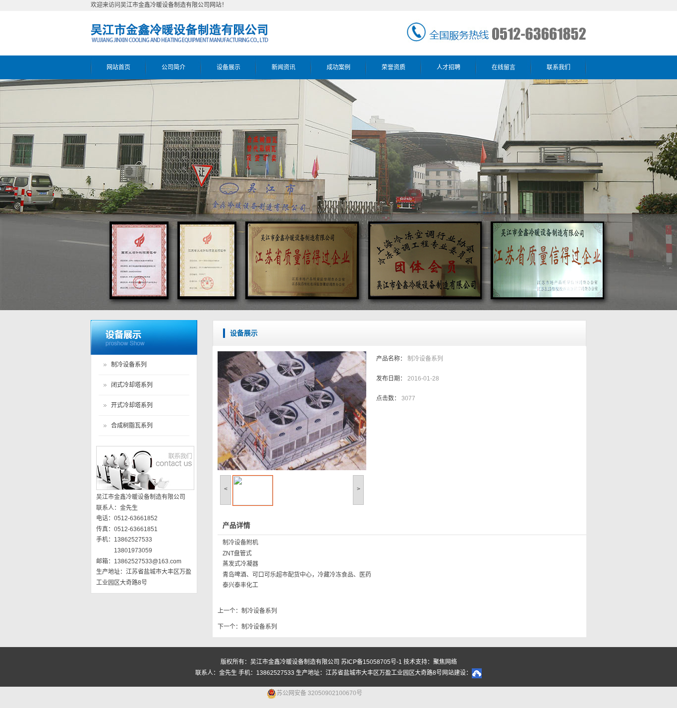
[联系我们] (145, 468)
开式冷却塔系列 (132, 405)
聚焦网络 (445, 661)
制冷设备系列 (129, 364)
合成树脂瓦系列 (132, 425)
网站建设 (454, 672)
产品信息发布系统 (144, 337)
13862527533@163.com (147, 561)
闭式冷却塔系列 (132, 384)
